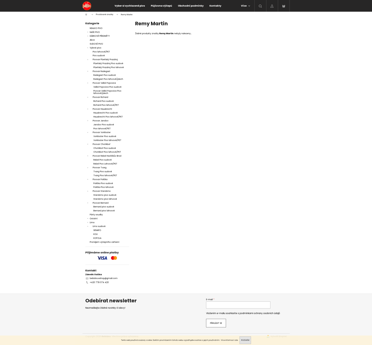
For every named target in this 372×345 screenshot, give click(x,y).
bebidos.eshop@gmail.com (104, 278)
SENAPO (97, 230)
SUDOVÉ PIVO (96, 43)
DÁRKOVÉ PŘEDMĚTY (100, 35)
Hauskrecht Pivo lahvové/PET (108, 116)
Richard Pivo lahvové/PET (106, 105)
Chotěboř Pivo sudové (104, 148)
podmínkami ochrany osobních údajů (260, 313)
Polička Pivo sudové (103, 183)
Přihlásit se (216, 323)
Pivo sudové (99, 55)
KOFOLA (97, 238)
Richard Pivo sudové (103, 101)
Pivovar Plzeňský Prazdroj (105, 59)
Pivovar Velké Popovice (104, 83)
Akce (92, 39)
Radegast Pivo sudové (104, 75)
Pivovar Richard (100, 97)
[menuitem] (130, 6)
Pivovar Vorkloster (102, 132)
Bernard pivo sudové (103, 206)
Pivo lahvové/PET (101, 51)
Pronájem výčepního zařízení (104, 242)
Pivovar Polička (100, 179)
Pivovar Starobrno (102, 191)
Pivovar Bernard (100, 202)
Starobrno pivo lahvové (105, 198)
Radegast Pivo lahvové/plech (108, 79)
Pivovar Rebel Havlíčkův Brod (107, 155)
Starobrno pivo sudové (104, 195)
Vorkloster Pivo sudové (104, 136)
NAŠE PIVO (95, 32)
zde (236, 340)
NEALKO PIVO (96, 28)
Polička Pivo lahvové (103, 187)
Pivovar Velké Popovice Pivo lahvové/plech (107, 92)
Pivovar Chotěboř (101, 144)
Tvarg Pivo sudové (102, 171)
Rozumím (245, 340)
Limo (92, 222)
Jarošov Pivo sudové (103, 124)
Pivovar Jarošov (100, 120)
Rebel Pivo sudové (102, 159)
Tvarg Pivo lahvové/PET (105, 175)
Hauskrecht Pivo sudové (105, 112)
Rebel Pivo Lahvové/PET (105, 163)
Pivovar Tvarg (99, 167)
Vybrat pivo (95, 47)
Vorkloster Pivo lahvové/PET (107, 140)
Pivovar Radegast (101, 71)
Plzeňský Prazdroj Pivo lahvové (108, 67)
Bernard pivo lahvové (104, 210)
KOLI (95, 234)
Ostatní (93, 218)
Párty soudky (96, 214)
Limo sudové (99, 226)
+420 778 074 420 (99, 282)
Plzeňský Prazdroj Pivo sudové (108, 63)
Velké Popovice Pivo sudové (107, 86)
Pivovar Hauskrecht (102, 109)
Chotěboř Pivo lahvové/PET (107, 151)
